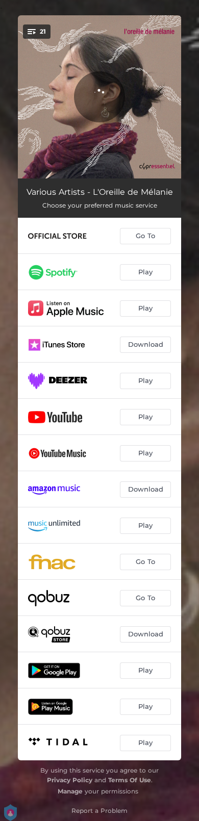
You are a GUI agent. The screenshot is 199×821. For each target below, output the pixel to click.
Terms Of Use (129, 780)
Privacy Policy (69, 780)
